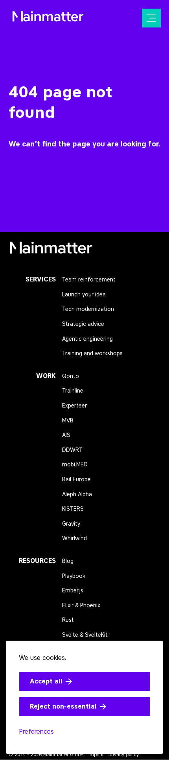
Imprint (96, 754)
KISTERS (73, 509)
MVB (67, 420)
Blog (67, 561)
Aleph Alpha (77, 494)
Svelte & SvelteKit (85, 635)
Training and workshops (92, 353)
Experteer (74, 405)
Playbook (73, 576)
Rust (68, 620)
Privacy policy (123, 754)
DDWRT (72, 450)
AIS (66, 435)
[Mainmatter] (51, 250)
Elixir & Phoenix (81, 605)
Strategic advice (83, 324)
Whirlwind (74, 538)
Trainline (72, 390)
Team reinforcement (89, 279)
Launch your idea (84, 294)
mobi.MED (75, 464)
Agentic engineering (87, 339)
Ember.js (72, 590)
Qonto (70, 376)
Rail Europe (76, 479)
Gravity (71, 524)
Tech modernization (88, 309)
